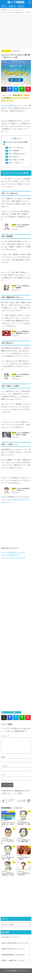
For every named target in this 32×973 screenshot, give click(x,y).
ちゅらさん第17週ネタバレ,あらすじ (13, 552)
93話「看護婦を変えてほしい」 (17, 153)
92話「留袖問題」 (13, 150)
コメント (5, 736)
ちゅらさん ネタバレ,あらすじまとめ (13, 558)
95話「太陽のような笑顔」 (15, 159)
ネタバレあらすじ (18, 10)
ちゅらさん (20, 6)
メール (4, 766)
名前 (3, 757)
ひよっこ (4, 6)
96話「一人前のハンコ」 (15, 162)
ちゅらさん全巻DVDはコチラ (11, 555)
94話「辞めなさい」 (13, 156)
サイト (3, 775)
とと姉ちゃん (12, 6)
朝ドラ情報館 (16, 2)
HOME (4, 10)
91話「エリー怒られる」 (15, 147)
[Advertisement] (16, 31)
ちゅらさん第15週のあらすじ (10, 105)
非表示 (19, 138)
